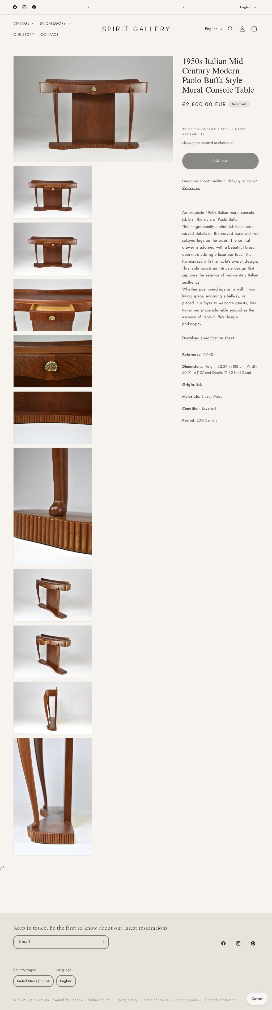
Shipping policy (187, 1000)
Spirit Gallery (39, 1000)
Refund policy (99, 1000)
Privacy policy (127, 1000)
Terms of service (156, 1000)
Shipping (189, 142)
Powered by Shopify (66, 1000)
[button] (23, 23)
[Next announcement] (183, 7)
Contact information (221, 1000)
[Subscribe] (102, 942)
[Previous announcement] (89, 7)
